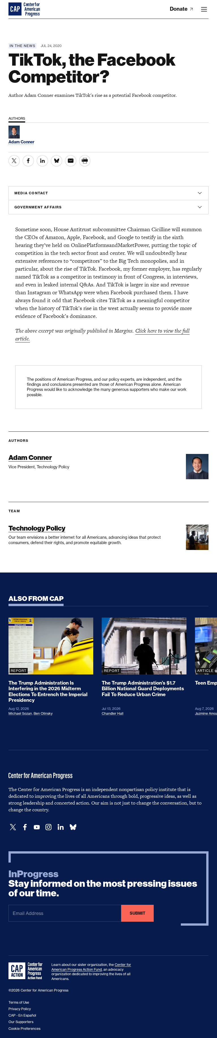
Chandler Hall (112, 713)
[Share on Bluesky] (56, 160)
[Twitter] (13, 827)
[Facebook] (24, 827)
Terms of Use (18, 1002)
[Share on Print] (84, 160)
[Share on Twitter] (14, 160)
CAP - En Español (22, 1015)
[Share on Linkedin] (42, 160)
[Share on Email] (70, 160)
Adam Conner (30, 457)
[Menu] (204, 9)
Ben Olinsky (43, 713)
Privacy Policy (19, 1009)
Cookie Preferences (24, 1028)
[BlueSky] (73, 827)
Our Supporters (20, 1022)
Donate (179, 9)
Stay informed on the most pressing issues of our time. (102, 883)
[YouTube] (36, 827)
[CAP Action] (27, 971)
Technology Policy (36, 528)
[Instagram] (48, 827)
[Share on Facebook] (28, 160)
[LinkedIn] (60, 827)
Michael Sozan (20, 713)
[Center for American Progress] (15, 9)
